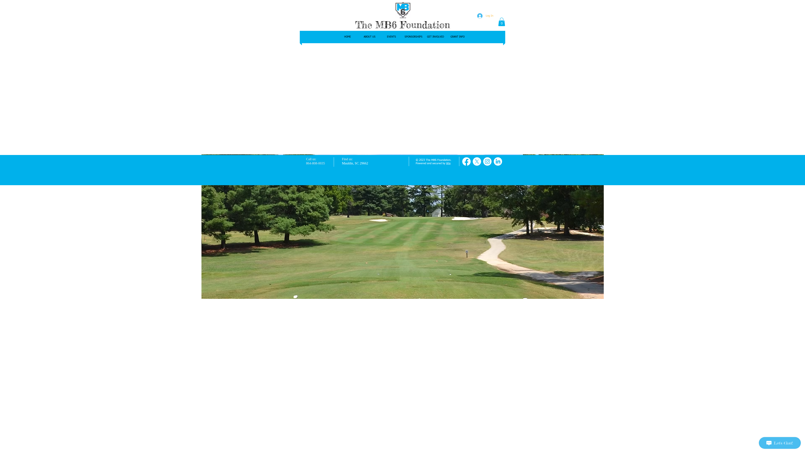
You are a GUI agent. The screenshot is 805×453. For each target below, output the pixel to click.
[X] (477, 161)
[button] (501, 22)
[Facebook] (466, 161)
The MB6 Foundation (402, 25)
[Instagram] (487, 161)
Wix (448, 163)
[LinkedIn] (498, 161)
